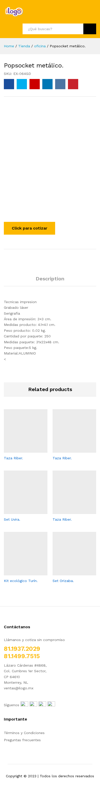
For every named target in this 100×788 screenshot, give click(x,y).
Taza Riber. (13, 458)
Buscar (89, 29)
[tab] (50, 281)
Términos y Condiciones (24, 733)
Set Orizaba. (63, 581)
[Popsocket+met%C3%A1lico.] (22, 84)
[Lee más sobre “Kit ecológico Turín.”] (19, 572)
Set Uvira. (12, 519)
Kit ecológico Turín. (21, 581)
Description (50, 278)
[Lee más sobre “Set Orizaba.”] (68, 572)
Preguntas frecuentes (22, 740)
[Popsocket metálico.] (9, 84)
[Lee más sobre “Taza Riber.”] (19, 449)
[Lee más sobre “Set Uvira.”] (19, 511)
